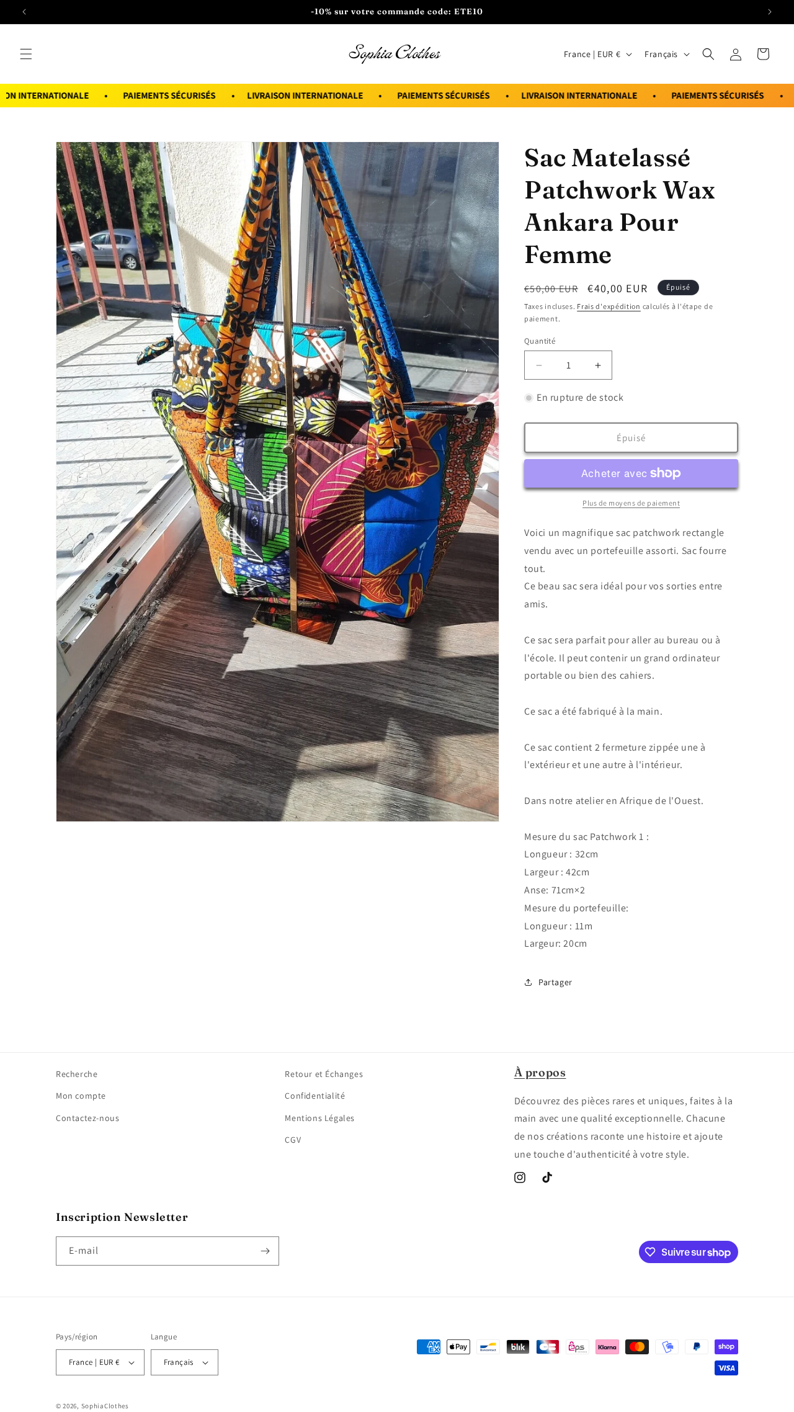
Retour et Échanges (324, 1073)
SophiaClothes (105, 1405)
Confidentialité (315, 1095)
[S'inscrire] (265, 1251)
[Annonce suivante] (769, 12)
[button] (26, 54)
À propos (540, 1072)
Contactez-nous (87, 1118)
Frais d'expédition (609, 306)
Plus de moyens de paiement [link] (631, 502)
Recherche (76, 1073)
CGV (293, 1139)
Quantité (539, 341)
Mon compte (81, 1095)
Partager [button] (555, 982)
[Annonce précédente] (24, 12)
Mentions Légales (320, 1118)
